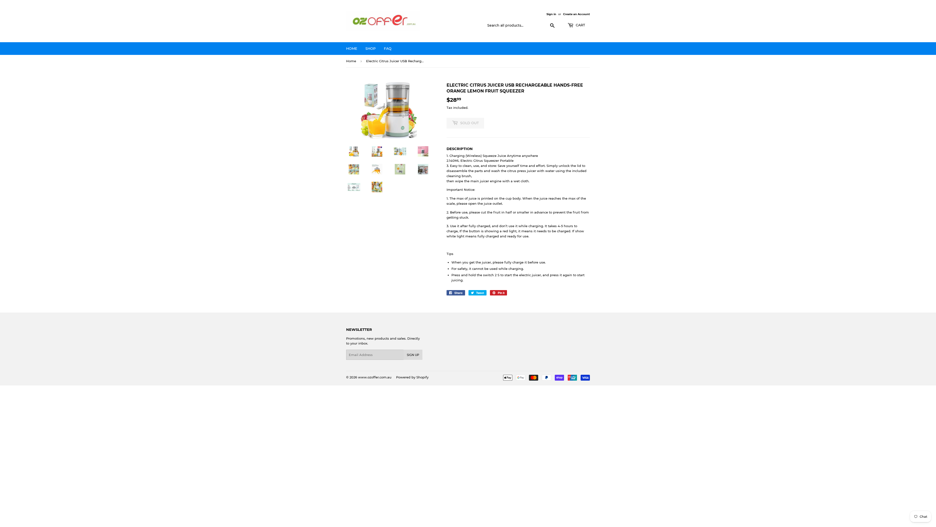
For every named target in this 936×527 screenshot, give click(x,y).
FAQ (387, 48)
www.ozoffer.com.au (374, 377)
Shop (370, 48)
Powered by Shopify (412, 377)
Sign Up (413, 355)
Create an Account (576, 14)
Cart (580, 25)
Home (351, 48)
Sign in (551, 14)
